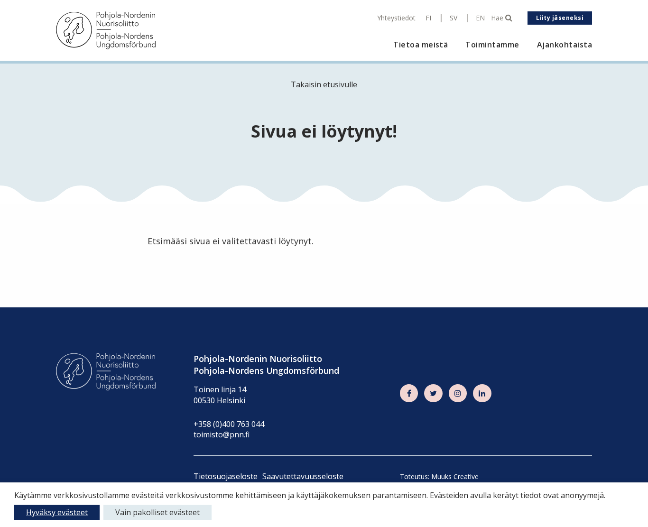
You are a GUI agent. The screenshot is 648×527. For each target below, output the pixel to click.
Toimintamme (492, 45)
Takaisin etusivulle (324, 84)
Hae (498, 18)
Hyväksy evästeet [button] (57, 512)
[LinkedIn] (482, 393)
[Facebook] (409, 393)
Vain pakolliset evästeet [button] (157, 512)
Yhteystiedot (396, 18)
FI (428, 18)
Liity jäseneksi (559, 18)
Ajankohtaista (564, 45)
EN (480, 18)
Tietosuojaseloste (226, 476)
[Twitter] (433, 393)
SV (453, 18)
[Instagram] (458, 393)
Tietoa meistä (420, 45)
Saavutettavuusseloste (302, 476)
